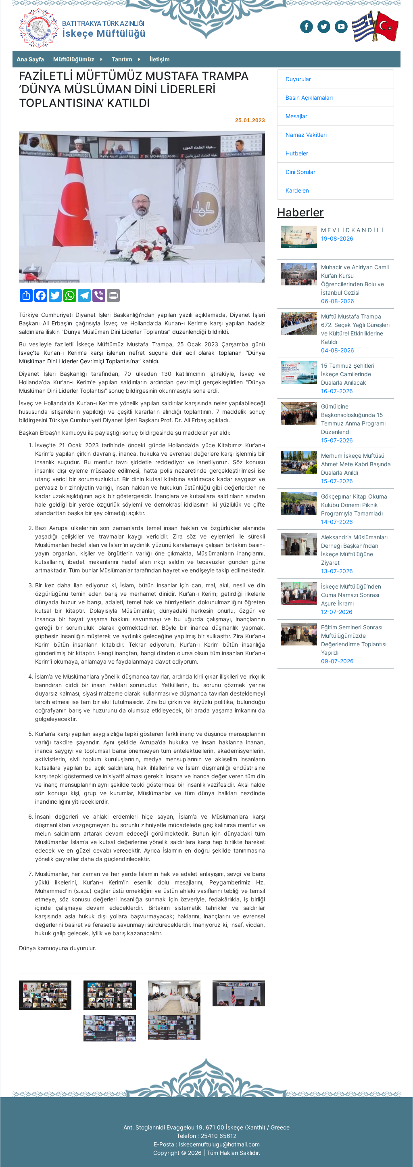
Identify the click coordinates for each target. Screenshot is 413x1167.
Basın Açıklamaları (309, 97)
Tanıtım (122, 59)
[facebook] (306, 26)
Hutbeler (297, 153)
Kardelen (297, 190)
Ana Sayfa (30, 59)
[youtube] (341, 26)
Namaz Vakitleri (306, 134)
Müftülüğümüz (73, 59)
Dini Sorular (300, 171)
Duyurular (298, 78)
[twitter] (324, 26)
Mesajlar (296, 116)
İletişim (160, 59)
